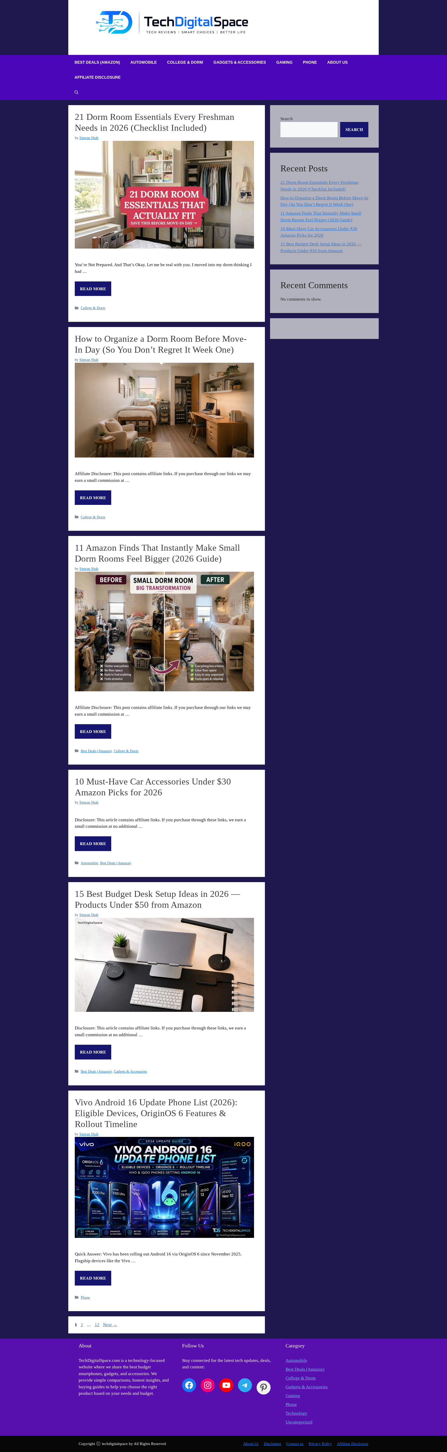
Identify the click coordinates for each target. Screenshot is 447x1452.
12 (97, 1324)
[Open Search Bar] (76, 92)
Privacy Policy (320, 1444)
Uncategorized (299, 1422)
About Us (337, 62)
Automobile (143, 62)
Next (110, 1324)
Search (286, 118)
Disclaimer (272, 1444)
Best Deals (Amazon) (97, 62)
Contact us (294, 1444)
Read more (93, 289)
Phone (310, 62)
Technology (296, 1413)
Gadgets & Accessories (239, 62)
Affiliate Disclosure (97, 77)
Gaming (284, 62)
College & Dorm (185, 62)
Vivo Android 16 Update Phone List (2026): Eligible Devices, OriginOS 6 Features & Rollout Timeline (156, 1113)
